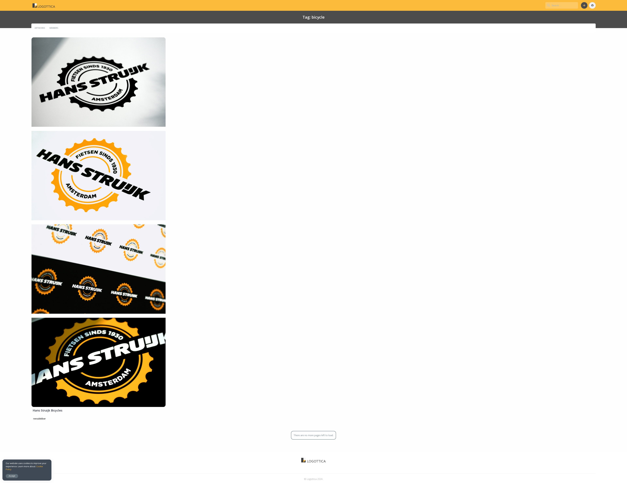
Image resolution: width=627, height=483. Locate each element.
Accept (12, 476)
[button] (584, 5)
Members (53, 28)
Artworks (40, 28)
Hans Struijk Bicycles (47, 410)
